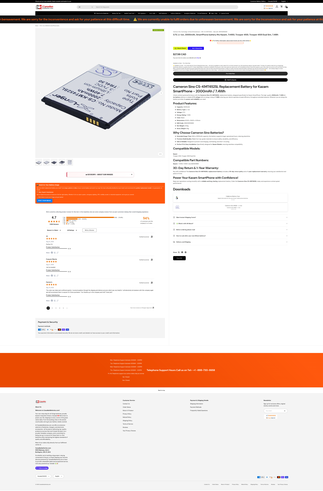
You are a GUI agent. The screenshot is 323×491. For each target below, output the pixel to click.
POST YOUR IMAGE (44, 200)
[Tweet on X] (179, 252)
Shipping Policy (127, 420)
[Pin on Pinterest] (185, 252)
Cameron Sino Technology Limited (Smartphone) (186, 31)
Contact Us (126, 404)
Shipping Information (196, 404)
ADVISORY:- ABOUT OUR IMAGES (100, 174)
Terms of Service (128, 424)
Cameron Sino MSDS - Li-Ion (233, 205)
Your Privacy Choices (129, 431)
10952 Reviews (55, 224)
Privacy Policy (127, 414)
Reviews (125, 427)
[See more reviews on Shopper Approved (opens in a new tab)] (57, 253)
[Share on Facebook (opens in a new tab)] (52, 253)
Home (36, 25)
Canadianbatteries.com (45, 484)
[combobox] (157, 7)
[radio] (100, 217)
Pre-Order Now (230, 73)
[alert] (100, 174)
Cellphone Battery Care (233, 196)
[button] (281, 6)
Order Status (127, 407)
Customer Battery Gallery (258, 1)
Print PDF (179, 258)
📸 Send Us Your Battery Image (48, 185)
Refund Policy (127, 417)
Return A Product (128, 410)
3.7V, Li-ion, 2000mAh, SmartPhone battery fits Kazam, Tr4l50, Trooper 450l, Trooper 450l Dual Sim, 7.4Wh (50, 25)
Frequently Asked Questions (199, 410)
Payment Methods (195, 407)
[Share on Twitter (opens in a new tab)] (55, 253)
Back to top (161, 390)
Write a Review (89, 230)
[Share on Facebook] (182, 252)
